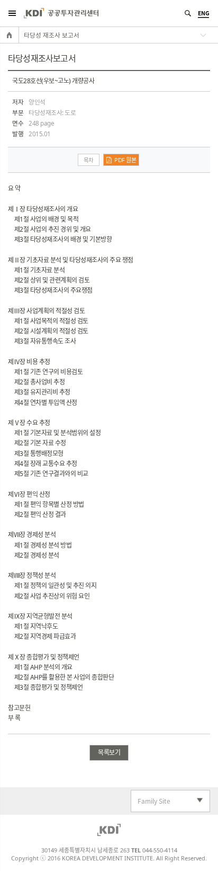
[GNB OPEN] (12, 13)
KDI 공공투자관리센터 (61, 13)
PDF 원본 (125, 160)
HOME (9, 35)
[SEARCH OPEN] (187, 13)
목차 (89, 160)
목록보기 (109, 752)
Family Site (150, 801)
